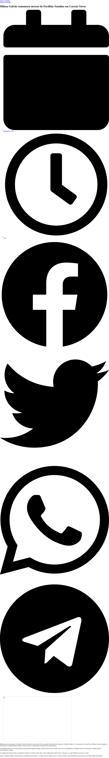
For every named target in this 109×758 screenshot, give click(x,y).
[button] (54, 294)
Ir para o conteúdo (5, 0)
